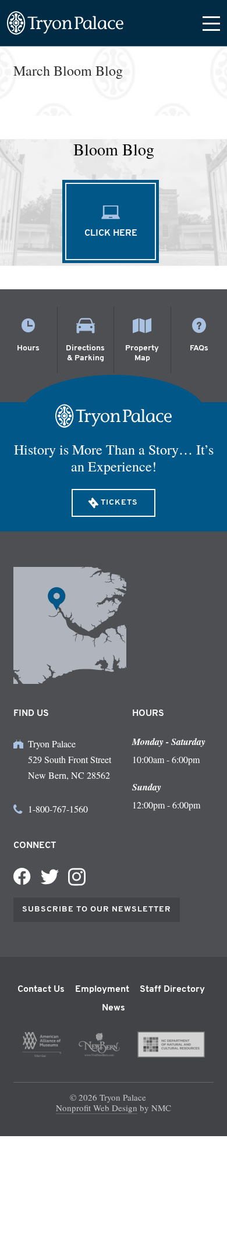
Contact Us (41, 989)
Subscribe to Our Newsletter (96, 909)
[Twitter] (49, 877)
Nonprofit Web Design (96, 1107)
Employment (102, 989)
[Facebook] (22, 876)
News (113, 1008)
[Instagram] (77, 877)
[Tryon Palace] (65, 23)
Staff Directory (172, 989)
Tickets (119, 502)
